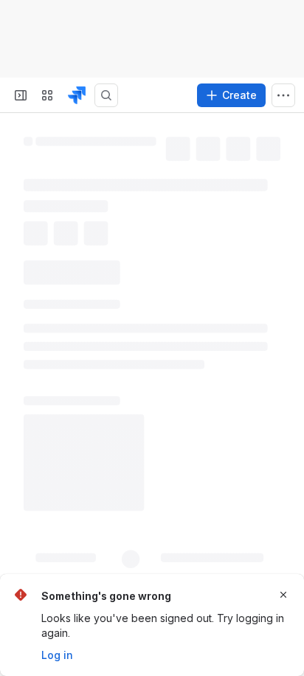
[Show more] (283, 95)
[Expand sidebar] (20, 95)
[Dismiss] (283, 595)
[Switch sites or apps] (47, 95)
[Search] (106, 95)
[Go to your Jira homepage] (77, 95)
